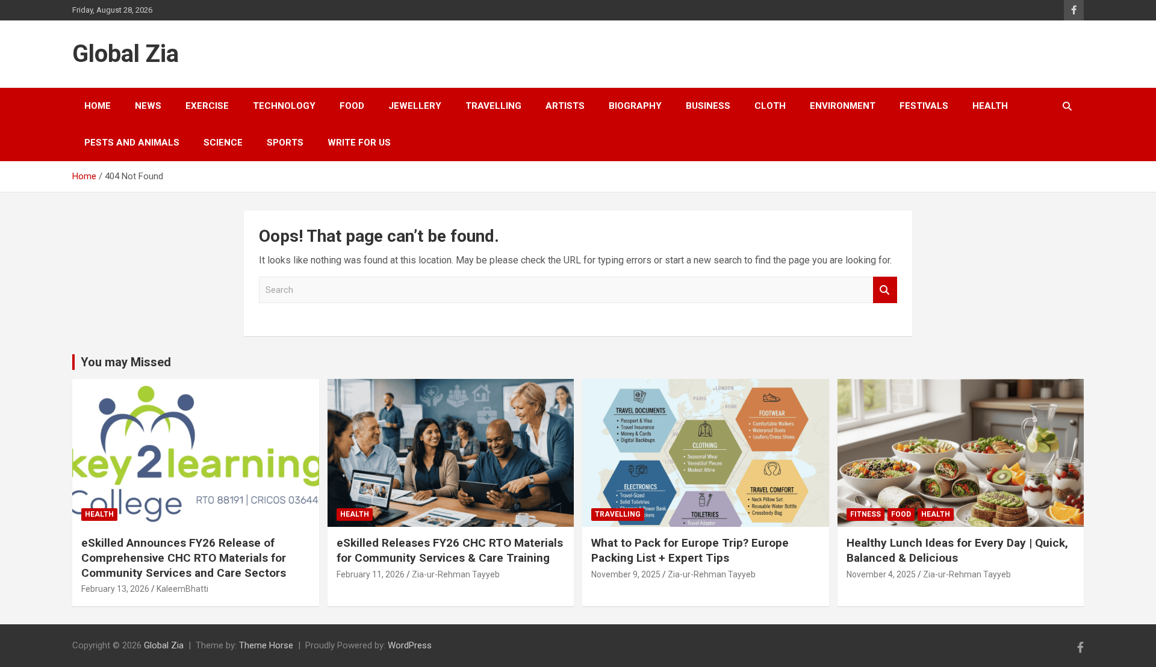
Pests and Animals (131, 142)
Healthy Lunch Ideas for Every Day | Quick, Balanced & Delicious (957, 550)
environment (842, 105)
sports (285, 142)
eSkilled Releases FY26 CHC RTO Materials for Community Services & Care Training (450, 550)
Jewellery (414, 105)
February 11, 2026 (371, 574)
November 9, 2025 (625, 574)
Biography (635, 105)
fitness (865, 514)
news (148, 105)
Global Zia (125, 54)
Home (97, 105)
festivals (924, 105)
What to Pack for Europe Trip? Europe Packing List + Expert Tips (690, 550)
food (352, 105)
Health (990, 105)
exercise (207, 105)
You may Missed (126, 362)
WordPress (410, 645)
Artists (565, 105)
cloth (770, 105)
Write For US (359, 142)
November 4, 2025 (881, 574)
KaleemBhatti (182, 589)
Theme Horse (266, 645)
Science (223, 142)
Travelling (493, 105)
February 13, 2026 (115, 589)
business (708, 105)
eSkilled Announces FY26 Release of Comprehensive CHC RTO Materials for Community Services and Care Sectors (183, 557)
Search (885, 290)
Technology (284, 105)
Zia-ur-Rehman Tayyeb (456, 574)
